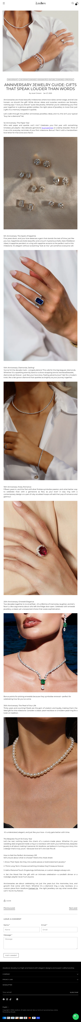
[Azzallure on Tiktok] (10, 999)
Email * (44, 925)
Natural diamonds (56, 79)
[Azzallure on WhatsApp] (21, 999)
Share (8, 901)
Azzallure (17, 1010)
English (5, 1007)
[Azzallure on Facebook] (4, 999)
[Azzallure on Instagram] (7, 999)
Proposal (69, 79)
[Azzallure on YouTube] (14, 999)
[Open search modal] (73, 3)
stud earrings (47, 128)
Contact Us (33, 888)
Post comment (11, 955)
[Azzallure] (40, 3)
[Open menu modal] (4, 3)
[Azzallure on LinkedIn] (17, 999)
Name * (7, 925)
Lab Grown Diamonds (27, 79)
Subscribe (74, 992)
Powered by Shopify (9, 1012)
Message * (8, 935)
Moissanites (42, 79)
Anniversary (13, 79)
